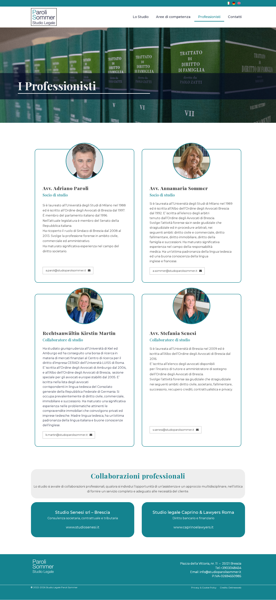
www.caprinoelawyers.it (193, 527)
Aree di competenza (173, 17)
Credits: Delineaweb (230, 587)
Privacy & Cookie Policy (205, 587)
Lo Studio (141, 17)
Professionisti (209, 17)
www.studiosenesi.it (82, 527)
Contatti (235, 17)
